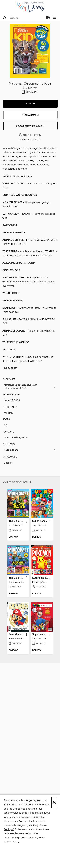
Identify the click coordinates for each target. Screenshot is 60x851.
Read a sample (30, 115)
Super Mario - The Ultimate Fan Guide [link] (40, 521)
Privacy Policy (41, 804)
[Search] (4, 17)
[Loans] (48, 18)
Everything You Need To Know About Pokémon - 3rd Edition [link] (40, 577)
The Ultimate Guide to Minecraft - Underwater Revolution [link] (17, 577)
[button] (30, 104)
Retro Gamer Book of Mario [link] (17, 634)
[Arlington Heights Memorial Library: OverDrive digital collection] (30, 7)
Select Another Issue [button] (29, 126)
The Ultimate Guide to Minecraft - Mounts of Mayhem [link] (17, 521)
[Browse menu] (55, 17)
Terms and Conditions (16, 804)
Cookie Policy (11, 841)
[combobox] (23, 18)
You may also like (15, 482)
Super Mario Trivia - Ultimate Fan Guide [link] (40, 634)
